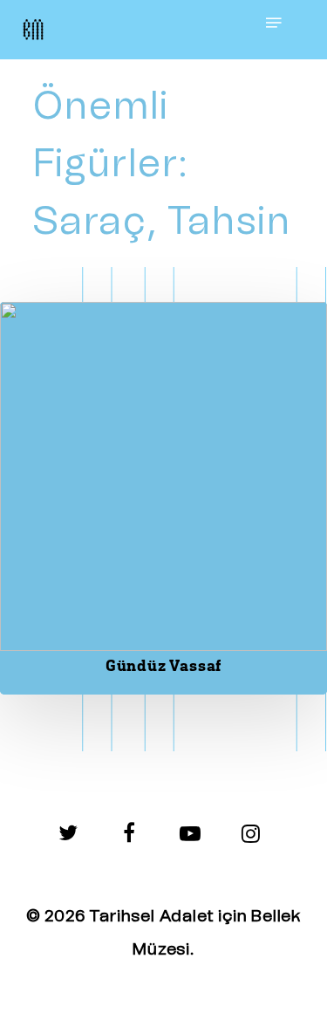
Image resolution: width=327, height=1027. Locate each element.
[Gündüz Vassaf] (163, 498)
